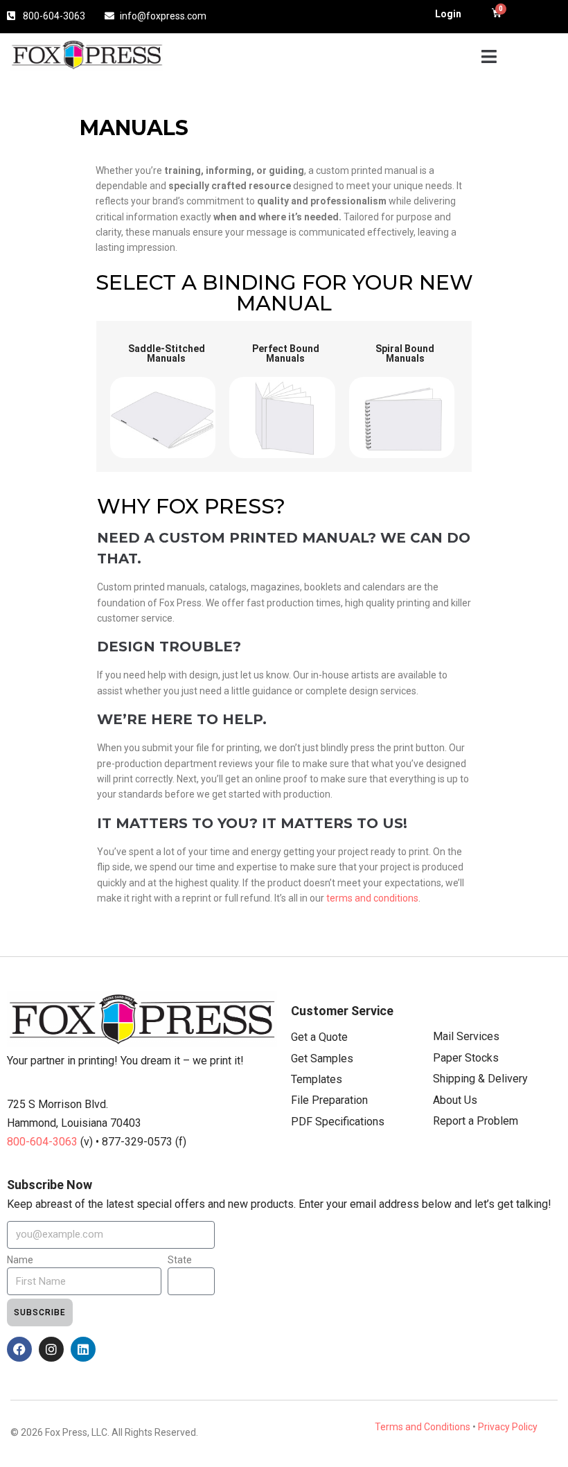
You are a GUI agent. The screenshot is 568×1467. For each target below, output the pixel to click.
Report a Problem (475, 1120)
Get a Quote (319, 1037)
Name (20, 1259)
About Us (455, 1100)
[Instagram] (51, 1349)
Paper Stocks (466, 1057)
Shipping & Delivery (480, 1078)
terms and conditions (372, 898)
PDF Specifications (337, 1121)
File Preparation (329, 1100)
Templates (316, 1079)
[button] (489, 56)
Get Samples (322, 1058)
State (180, 1259)
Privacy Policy (508, 1426)
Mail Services (466, 1036)
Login (448, 13)
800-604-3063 (43, 1141)
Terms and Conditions (422, 1426)
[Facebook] (19, 1349)
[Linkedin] (83, 1349)
